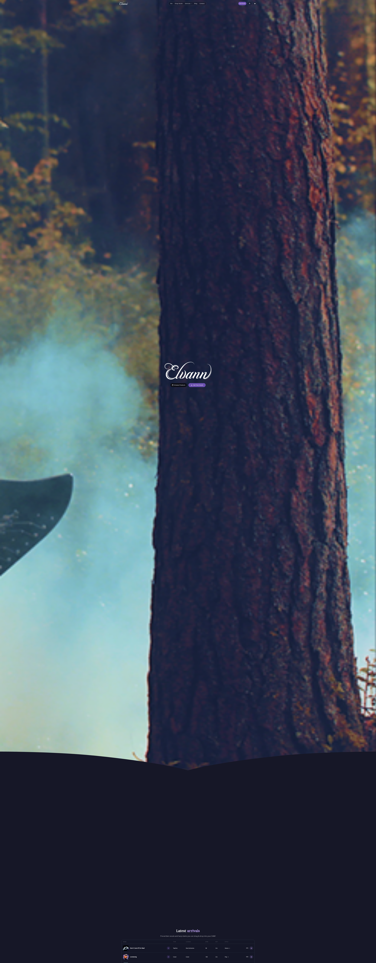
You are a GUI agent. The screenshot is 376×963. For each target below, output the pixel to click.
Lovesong (133, 957)
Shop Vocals (179, 3)
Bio (171, 3)
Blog (195, 3)
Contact (202, 3)
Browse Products (179, 385)
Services (187, 3)
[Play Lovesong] (168, 956)
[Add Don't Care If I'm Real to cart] (251, 948)
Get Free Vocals (198, 385)
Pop (227, 957)
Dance (227, 948)
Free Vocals (242, 3)
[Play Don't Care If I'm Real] (168, 948)
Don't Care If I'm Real (137, 948)
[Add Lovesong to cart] (251, 956)
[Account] (249, 4)
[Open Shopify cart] (255, 3)
